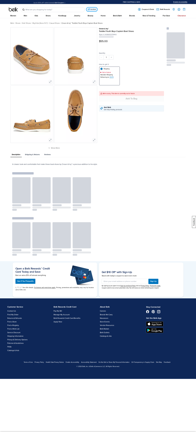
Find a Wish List (13, 329)
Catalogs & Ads (13, 350)
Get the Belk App (153, 318)
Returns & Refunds (14, 318)
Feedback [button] (167, 362)
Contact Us (11, 311)
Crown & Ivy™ (104, 29)
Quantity (102, 53)
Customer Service (15, 307)
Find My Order (12, 315)
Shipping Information (15, 336)
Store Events (105, 322)
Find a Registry (13, 325)
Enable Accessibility (180, 2)
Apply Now (69, 2)
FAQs (9, 347)
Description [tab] (16, 154)
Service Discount (13, 332)
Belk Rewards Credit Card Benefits (67, 318)
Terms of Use (28, 362)
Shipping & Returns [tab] (32, 154)
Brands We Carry (106, 315)
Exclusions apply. (155, 286)
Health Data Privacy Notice (55, 362)
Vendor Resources (107, 325)
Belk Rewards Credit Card (65, 307)
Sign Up (153, 281)
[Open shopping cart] (184, 9)
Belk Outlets (104, 332)
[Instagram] (158, 311)
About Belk (105, 307)
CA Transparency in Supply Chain (142, 362)
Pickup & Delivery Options (17, 340)
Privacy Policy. (145, 286)
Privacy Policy (39, 362)
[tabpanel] (98, 164)
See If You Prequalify (25, 281)
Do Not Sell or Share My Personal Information (114, 362)
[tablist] (98, 154)
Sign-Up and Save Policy (127, 286)
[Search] (23, 9)
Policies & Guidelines (15, 343)
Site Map (159, 362)
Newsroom (104, 318)
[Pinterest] (153, 311)
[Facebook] (147, 311)
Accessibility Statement (89, 362)
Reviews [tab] (47, 154)
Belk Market (104, 329)
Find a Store (12, 322)
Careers (103, 311)
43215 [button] (111, 77)
